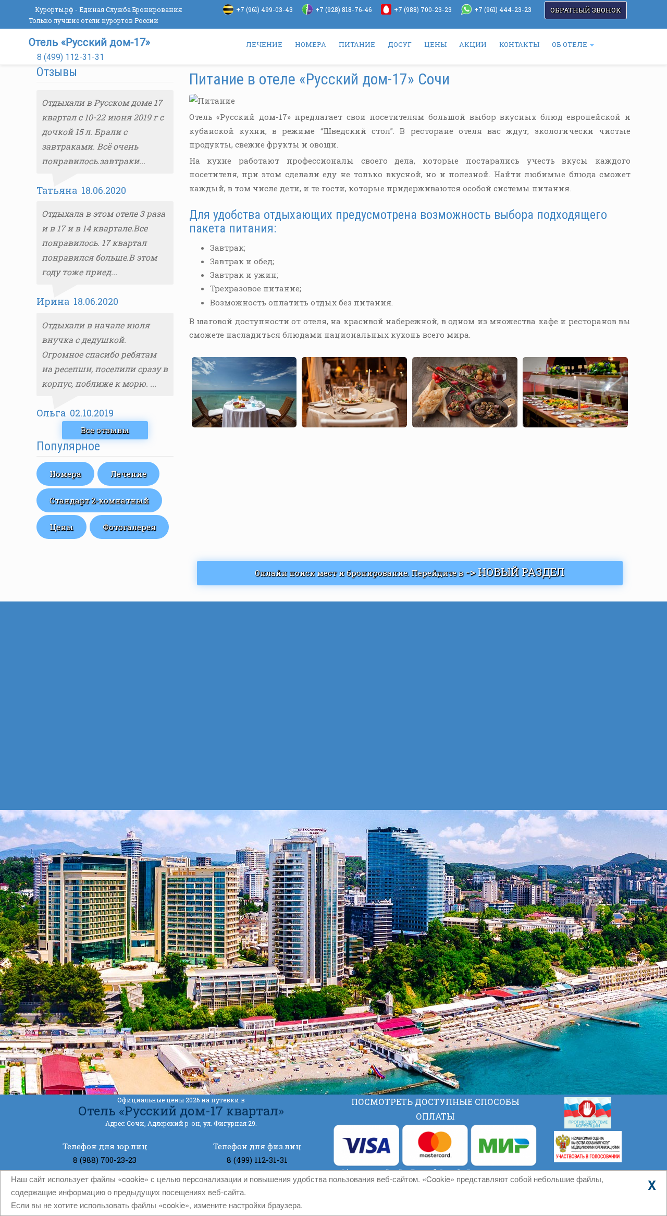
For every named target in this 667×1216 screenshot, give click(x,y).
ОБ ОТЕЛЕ (570, 44)
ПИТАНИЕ (357, 44)
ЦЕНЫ (435, 44)
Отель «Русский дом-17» (89, 42)
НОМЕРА (310, 44)
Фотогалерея (129, 527)
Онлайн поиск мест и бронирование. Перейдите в (409, 572)
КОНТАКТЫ (519, 44)
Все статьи (384, 792)
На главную (90, 618)
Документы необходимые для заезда (470, 705)
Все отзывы (105, 430)
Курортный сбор (424, 658)
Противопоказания (430, 752)
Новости (82, 697)
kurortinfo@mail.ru (206, 1019)
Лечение (128, 474)
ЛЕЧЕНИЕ (264, 44)
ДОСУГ (400, 44)
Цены (61, 527)
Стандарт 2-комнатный (99, 500)
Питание (84, 775)
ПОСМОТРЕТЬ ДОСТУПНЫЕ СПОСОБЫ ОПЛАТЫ (435, 1109)
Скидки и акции (99, 677)
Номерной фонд (98, 658)
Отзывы (81, 755)
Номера (65, 474)
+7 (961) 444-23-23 (503, 9)
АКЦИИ (473, 44)
